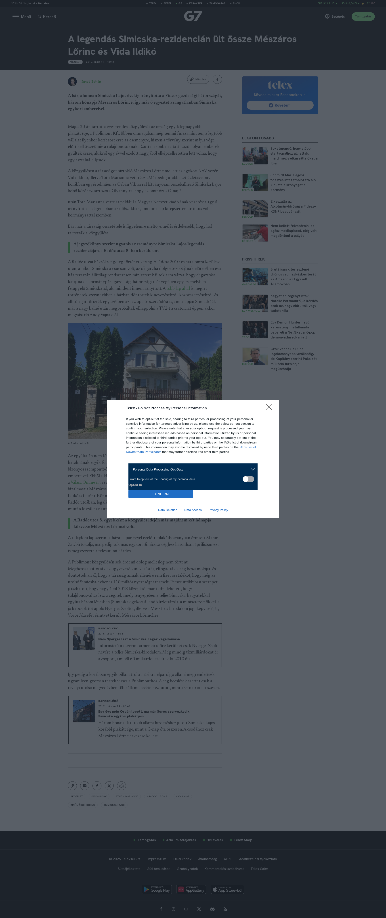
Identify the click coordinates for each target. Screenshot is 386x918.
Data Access (193, 510)
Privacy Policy (218, 510)
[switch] (248, 479)
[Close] (270, 408)
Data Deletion (167, 510)
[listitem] (191, 469)
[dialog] (193, 459)
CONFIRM (161, 494)
